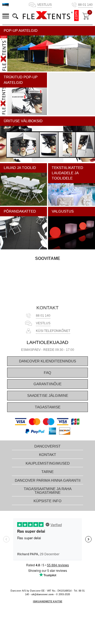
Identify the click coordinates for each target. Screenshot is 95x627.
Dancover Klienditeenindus (47, 361)
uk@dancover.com (42, 594)
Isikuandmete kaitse (47, 601)
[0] (85, 16)
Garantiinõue (47, 384)
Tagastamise (47, 407)
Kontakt (47, 307)
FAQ (47, 373)
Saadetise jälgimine (47, 396)
